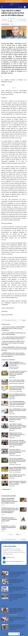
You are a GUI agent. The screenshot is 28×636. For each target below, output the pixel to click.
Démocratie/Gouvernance (13, 383)
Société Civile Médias (5, 24)
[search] (19, 7)
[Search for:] (12, 320)
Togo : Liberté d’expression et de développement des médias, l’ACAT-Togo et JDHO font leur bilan (17, 388)
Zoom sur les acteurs (17, 472)
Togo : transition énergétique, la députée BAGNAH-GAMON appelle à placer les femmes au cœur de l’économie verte (13, 328)
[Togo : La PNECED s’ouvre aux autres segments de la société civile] (4, 476)
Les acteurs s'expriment (13, 368)
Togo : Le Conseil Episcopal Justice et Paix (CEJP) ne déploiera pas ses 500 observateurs (17, 395)
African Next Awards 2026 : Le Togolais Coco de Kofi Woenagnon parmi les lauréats (9, 519)
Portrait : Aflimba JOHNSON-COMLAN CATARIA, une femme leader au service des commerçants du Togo (17, 469)
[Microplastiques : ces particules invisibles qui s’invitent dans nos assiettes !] (23, 527)
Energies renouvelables (13, 614)
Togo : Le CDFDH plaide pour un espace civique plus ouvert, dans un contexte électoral (17, 410)
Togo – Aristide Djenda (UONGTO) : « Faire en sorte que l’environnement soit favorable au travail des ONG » (17, 403)
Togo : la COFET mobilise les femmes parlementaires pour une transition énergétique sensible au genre (17, 626)
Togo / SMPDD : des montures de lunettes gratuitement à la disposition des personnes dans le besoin (17, 588)
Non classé (15, 576)
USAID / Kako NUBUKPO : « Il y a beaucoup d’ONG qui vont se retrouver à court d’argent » (17, 364)
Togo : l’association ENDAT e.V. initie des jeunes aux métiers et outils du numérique (17, 619)
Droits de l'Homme (12, 391)
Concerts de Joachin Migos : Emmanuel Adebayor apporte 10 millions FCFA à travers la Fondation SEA (17, 573)
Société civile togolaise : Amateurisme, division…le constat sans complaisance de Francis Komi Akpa (17, 483)
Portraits (10, 472)
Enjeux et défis (11, 366)
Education (11, 622)
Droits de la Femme (12, 629)
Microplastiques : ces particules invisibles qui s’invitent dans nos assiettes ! (8, 527)
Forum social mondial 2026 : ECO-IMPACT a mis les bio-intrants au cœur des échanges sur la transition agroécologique (13, 343)
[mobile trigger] (2, 7)
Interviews (17, 366)
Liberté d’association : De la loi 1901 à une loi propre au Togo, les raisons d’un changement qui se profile (17, 418)
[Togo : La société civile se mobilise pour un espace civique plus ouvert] (4, 381)
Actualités (11, 576)
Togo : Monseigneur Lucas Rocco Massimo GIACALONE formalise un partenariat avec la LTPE (16, 581)
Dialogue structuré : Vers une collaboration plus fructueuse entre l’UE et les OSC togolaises (17, 434)
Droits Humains (12, 455)
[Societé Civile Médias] (14, 4)
